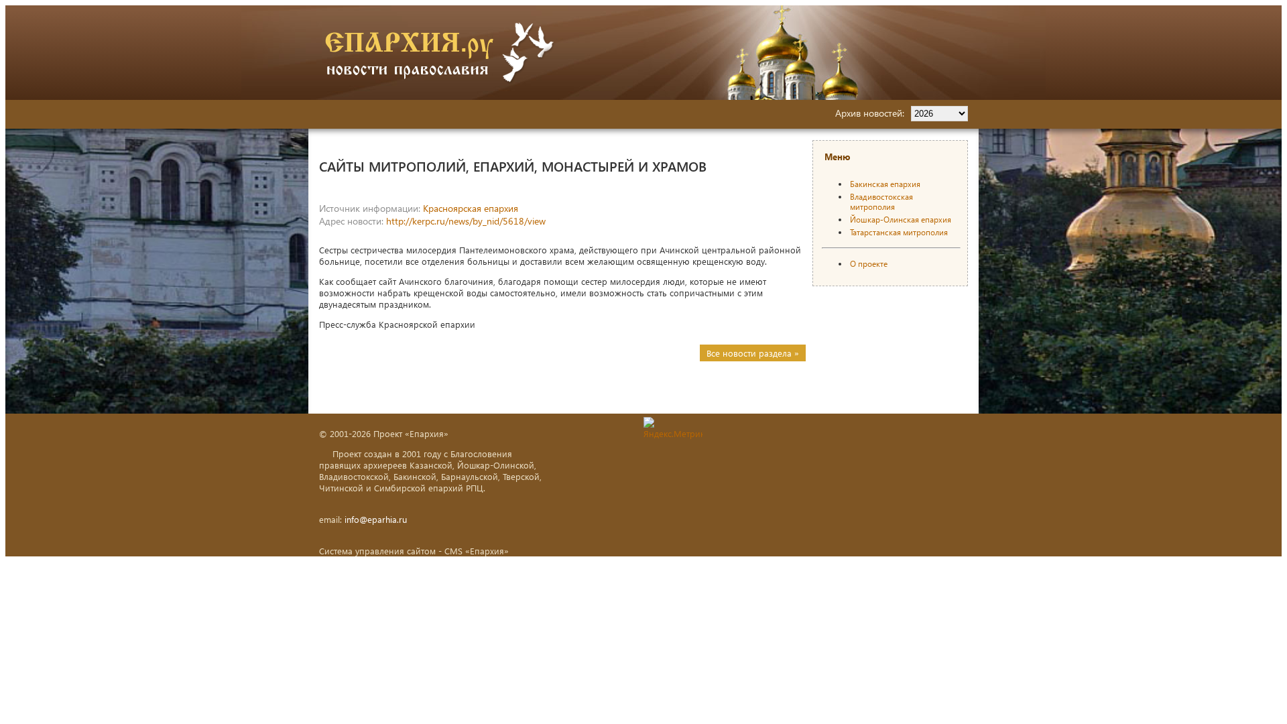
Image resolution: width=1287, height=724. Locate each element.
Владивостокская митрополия (881, 202)
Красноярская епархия (470, 208)
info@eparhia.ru (376, 519)
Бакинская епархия (885, 184)
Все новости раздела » (753, 353)
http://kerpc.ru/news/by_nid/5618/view (466, 221)
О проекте (868, 264)
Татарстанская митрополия (899, 232)
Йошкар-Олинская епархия (900, 220)
